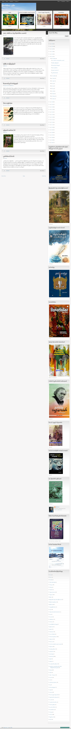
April (53, 91)
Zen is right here (7, 103)
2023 (52, 51)
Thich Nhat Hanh (52, 582)
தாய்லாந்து (51, 653)
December (54, 58)
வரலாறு (51, 712)
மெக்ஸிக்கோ (52, 709)
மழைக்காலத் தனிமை (53, 702)
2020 (52, 101)
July (53, 83)
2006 (52, 137)
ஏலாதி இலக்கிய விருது (53, 624)
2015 (52, 114)
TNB (11, 727)
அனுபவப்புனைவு (6, 85)
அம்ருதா (51, 584)
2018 (52, 106)
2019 (52, 104)
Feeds (68, 1)
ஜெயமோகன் (52, 716)
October (53, 78)
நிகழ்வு (51, 669)
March (53, 93)
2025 (52, 46)
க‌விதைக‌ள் (51, 631)
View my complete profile (58, 509)
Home (3, 1)
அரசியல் (51, 589)
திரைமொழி (52, 656)
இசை (51, 597)
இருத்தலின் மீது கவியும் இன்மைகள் (56, 599)
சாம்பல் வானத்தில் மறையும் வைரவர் (56, 644)
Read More (42, 58)
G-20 (50, 574)
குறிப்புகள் (51, 639)
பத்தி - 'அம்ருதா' (52, 674)
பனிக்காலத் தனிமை (53, 682)
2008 (52, 132)
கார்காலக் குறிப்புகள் (53, 636)
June (53, 85)
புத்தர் (51, 689)
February (53, 96)
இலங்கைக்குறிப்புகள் (53, 602)
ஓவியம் (51, 629)
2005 (52, 140)
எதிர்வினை (51, 619)
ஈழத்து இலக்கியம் (53, 606)
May (53, 88)
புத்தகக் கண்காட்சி (9, 130)
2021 (52, 56)
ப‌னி (50, 679)
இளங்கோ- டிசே (8, 5)
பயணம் (5, 35)
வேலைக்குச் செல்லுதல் (10, 83)
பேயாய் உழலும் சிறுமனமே (54, 694)
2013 (52, 119)
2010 (52, 127)
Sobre (7, 1)
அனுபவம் (51, 594)
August (53, 80)
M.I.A (51, 577)
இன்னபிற (5, 65)
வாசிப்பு (10, 105)
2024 (52, 48)
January (53, 98)
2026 (52, 43)
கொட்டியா (51, 641)
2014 (52, 117)
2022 (52, 54)
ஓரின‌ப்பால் (51, 626)
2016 (52, 112)
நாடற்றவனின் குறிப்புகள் (54, 663)
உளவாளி (51, 616)
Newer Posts (4, 175)
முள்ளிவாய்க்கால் (8, 156)
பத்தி (50, 672)
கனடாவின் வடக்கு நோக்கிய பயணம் (14, 33)
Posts (59, 1)
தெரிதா (51, 661)
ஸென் (51, 719)
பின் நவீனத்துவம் (52, 687)
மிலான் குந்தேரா (52, 704)
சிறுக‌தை (5, 158)
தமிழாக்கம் (6, 105)
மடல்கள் (51, 699)
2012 (52, 122)
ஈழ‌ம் (50, 609)
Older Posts (44, 175)
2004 (52, 142)
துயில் (51, 658)
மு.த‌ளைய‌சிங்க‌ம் (52, 707)
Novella (51, 579)
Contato (16, 1)
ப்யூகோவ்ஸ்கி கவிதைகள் (54, 697)
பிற (50, 684)
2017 (52, 109)
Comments (63, 1)
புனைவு (51, 692)
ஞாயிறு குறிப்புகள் (53, 648)
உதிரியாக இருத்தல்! (9, 64)
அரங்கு (51, 587)
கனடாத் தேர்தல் (52, 634)
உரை (50, 614)
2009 (52, 129)
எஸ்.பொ (51, 621)
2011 (52, 124)
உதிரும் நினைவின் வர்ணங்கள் (55, 611)
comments (7, 58)
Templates (11, 1)
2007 (52, 134)
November (54, 75)
